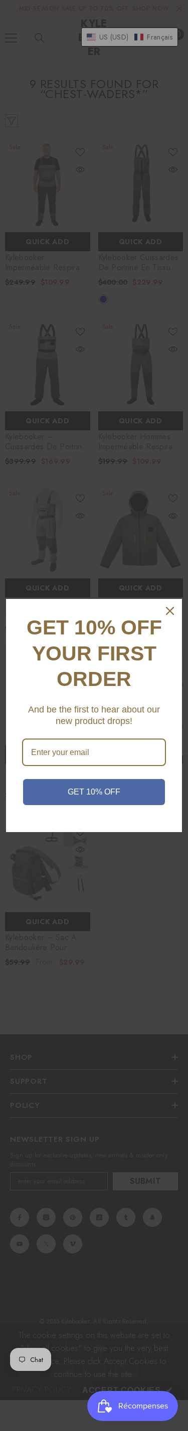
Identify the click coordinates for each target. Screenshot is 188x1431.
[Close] (170, 611)
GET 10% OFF (94, 792)
